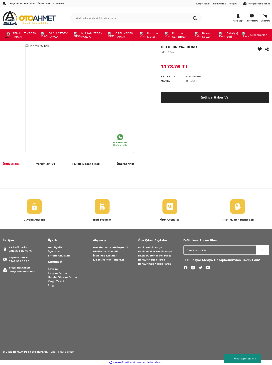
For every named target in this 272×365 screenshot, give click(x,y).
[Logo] (29, 18)
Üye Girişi (54, 251)
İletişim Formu (57, 272)
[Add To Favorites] (259, 49)
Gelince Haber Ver (215, 97)
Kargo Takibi (56, 281)
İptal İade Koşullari (105, 255)
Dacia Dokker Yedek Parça (155, 251)
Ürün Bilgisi (11, 164)
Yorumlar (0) (45, 164)
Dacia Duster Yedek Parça (154, 255)
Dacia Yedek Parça (150, 247)
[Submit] (262, 250)
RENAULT (192, 80)
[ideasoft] (116, 362)
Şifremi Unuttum (59, 255)
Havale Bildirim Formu (62, 277)
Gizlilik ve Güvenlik (105, 251)
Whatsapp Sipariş (245, 358)
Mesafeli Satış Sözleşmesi (110, 247)
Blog (51, 285)
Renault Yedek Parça (151, 259)
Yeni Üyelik (55, 247)
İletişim (53, 268)
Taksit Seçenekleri (86, 164)
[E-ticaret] (135, 362)
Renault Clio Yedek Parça (154, 263)
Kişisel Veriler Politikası (108, 259)
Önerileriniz (125, 164)
